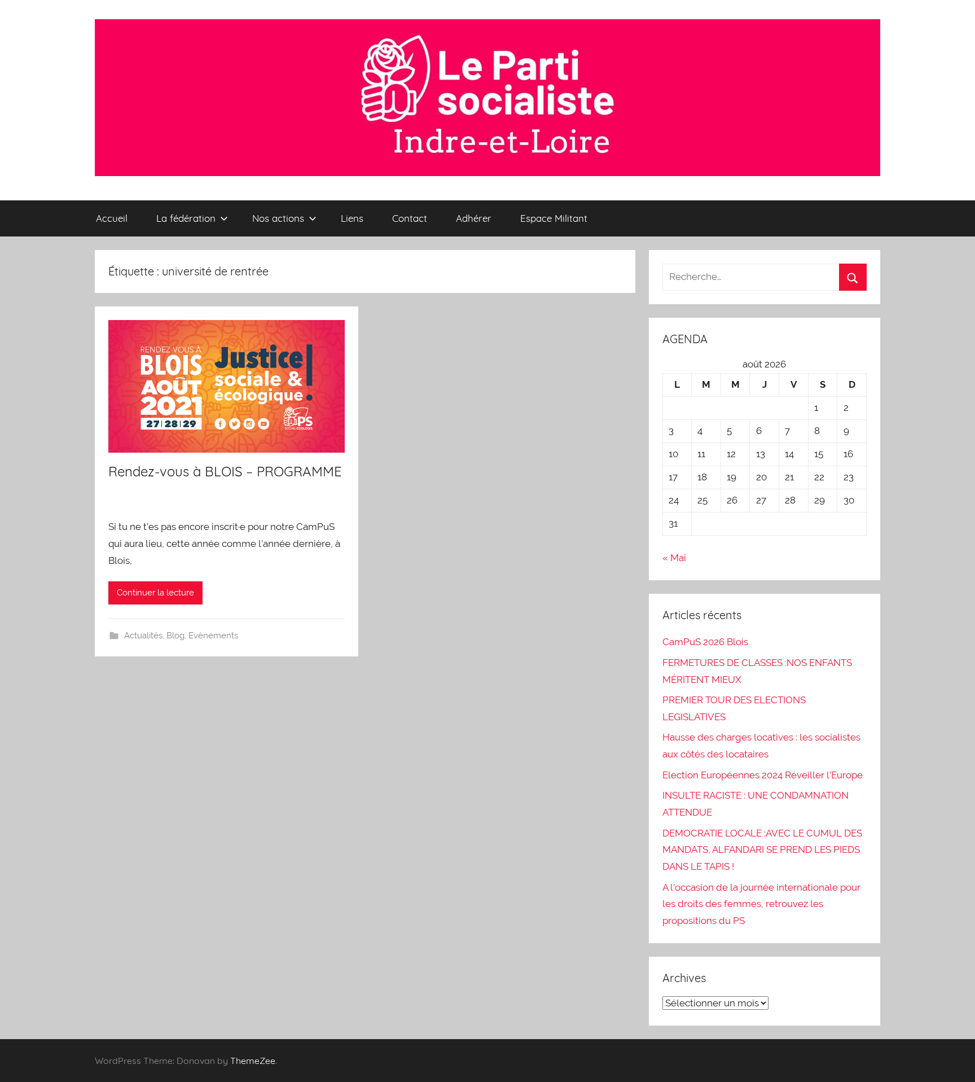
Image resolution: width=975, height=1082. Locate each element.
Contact (409, 218)
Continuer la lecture (155, 593)
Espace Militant (553, 218)
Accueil (112, 218)
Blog (175, 635)
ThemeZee (252, 1060)
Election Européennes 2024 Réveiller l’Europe (762, 775)
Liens (352, 218)
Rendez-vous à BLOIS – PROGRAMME (225, 471)
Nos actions (278, 218)
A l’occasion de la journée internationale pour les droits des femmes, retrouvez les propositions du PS (761, 904)
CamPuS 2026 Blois (705, 641)
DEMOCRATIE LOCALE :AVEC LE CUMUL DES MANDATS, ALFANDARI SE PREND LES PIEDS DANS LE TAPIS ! (762, 850)
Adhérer (473, 218)
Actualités (143, 635)
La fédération (186, 218)
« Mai (674, 557)
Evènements (213, 635)
